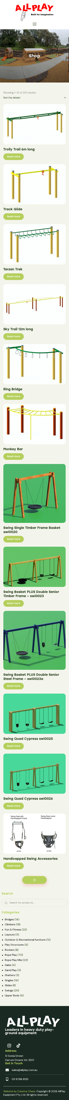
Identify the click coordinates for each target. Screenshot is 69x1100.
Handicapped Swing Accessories (30, 859)
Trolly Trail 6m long (19, 149)
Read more (13, 156)
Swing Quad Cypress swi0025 (28, 739)
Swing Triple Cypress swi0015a (28, 979)
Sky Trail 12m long (18, 329)
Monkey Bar (13, 449)
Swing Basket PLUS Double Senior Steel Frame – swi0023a (31, 677)
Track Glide (12, 209)
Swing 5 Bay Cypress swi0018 (28, 1038)
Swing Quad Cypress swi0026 (28, 799)
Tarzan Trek (12, 269)
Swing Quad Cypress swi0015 (27, 918)
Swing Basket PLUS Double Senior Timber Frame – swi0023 (31, 594)
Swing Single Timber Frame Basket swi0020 (31, 530)
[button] (35, 24)
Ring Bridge (12, 389)
